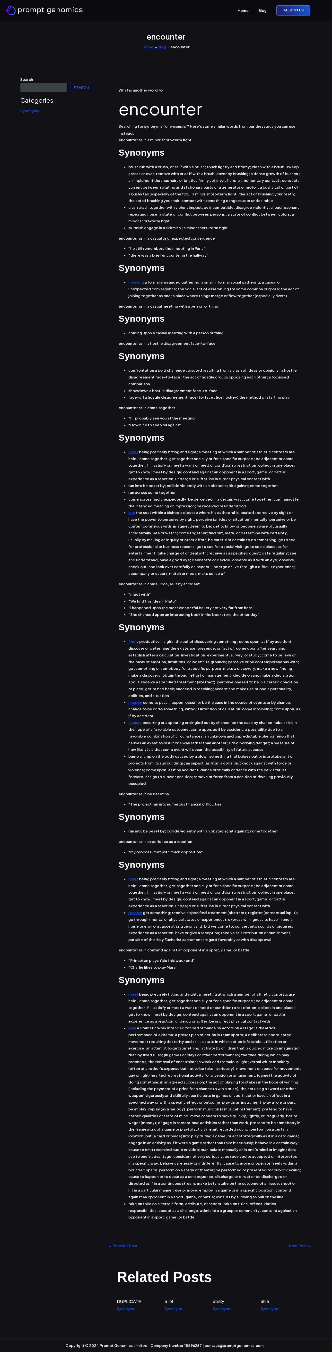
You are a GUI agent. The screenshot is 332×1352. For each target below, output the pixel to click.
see (131, 512)
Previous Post (123, 1245)
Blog (262, 10)
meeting (136, 282)
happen (135, 702)
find (132, 641)
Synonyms (29, 110)
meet (133, 451)
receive (135, 912)
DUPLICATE (129, 1301)
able (265, 1301)
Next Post (300, 1245)
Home (243, 10)
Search (26, 79)
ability (218, 1301)
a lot (169, 1301)
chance (135, 722)
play (132, 1027)
